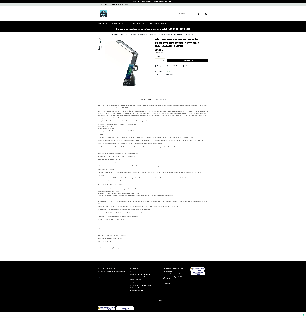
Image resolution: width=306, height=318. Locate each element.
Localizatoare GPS (117, 23)
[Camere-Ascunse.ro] (103, 13)
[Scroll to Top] (303, 309)
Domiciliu (115, 34)
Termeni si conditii (135, 280)
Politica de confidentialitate (138, 277)
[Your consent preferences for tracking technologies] (303, 315)
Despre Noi (133, 271)
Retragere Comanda (136, 290)
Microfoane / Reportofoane (158, 23)
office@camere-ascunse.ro (171, 286)
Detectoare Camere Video (136, 23)
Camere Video (102, 23)
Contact (132, 282)
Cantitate (158, 56)
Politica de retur (135, 288)
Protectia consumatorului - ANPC (140, 285)
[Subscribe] (125, 277)
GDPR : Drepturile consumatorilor (140, 274)
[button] (206, 14)
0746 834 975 (167, 284)
